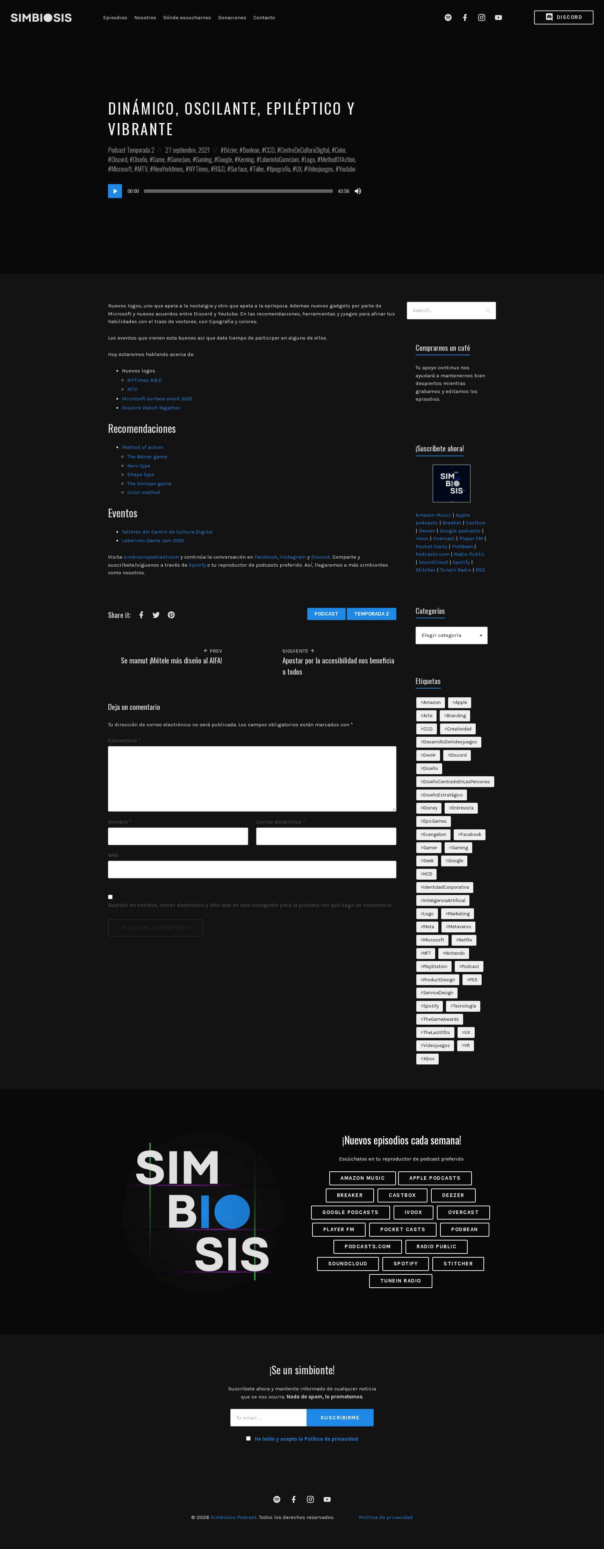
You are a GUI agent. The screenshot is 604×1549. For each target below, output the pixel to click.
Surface (238, 168)
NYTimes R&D (145, 380)
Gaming (204, 159)
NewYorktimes (168, 168)
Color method (143, 492)
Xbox (428, 1058)
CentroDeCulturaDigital (304, 149)
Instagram (293, 557)
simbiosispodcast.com (151, 557)
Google (224, 159)
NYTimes (198, 168)
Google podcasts (460, 531)
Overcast (444, 538)
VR (467, 1045)
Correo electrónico (280, 822)
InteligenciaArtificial (444, 900)
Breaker (452, 522)
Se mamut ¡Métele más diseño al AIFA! (171, 660)
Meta (428, 926)
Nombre (119, 822)
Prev (215, 651)
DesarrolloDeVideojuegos (450, 741)
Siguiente (296, 651)
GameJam (180, 159)
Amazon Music (433, 515)
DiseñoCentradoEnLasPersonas (456, 781)
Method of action (142, 447)
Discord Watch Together (151, 408)
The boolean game (149, 483)
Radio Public (469, 554)
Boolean (251, 149)
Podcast (116, 149)
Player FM (471, 538)
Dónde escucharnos (187, 17)
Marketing (459, 913)
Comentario (124, 740)
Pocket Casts (431, 546)
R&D (219, 168)
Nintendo (455, 953)
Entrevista (463, 807)
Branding (456, 715)
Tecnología (464, 1006)
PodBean (462, 546)
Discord (568, 17)
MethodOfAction (338, 159)
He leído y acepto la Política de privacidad (306, 1439)
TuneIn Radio (455, 570)
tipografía (279, 168)
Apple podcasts (435, 1178)
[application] (235, 191)
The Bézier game (147, 456)
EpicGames (435, 821)
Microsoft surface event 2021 (157, 398)
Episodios (115, 17)
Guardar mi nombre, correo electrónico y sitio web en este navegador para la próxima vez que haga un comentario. (250, 905)
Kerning (246, 159)
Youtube (347, 168)
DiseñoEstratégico (443, 795)
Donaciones (232, 17)
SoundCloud (433, 562)
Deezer (427, 531)
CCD (270, 149)
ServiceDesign (438, 992)
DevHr (429, 755)
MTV (142, 168)
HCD (427, 874)
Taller (258, 168)
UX (299, 168)
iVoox (422, 538)
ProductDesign (439, 979)
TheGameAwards (441, 1019)
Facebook (266, 557)
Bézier (230, 149)
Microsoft (121, 168)
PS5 (473, 979)
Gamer (430, 847)
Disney (430, 807)
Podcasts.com (433, 554)
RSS (480, 570)
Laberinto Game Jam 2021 (153, 540)
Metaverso (459, 926)
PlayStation (435, 966)
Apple (461, 702)
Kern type (138, 466)
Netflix (465, 940)
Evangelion (434, 834)
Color (340, 149)
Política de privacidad (386, 1517)
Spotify (197, 565)
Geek (428, 860)
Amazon (432, 702)
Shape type (140, 474)
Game (159, 159)
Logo (309, 159)
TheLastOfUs (436, 1032)
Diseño (140, 159)
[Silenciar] (358, 191)
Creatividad (459, 729)
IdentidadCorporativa (446, 887)
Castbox (476, 522)
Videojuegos (320, 168)
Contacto (264, 17)
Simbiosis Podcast (234, 1517)
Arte (427, 715)
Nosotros (145, 17)
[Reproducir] (115, 191)
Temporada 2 (140, 149)
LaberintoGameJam (279, 159)
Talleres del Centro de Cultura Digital (167, 532)
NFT (427, 953)
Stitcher (426, 570)
